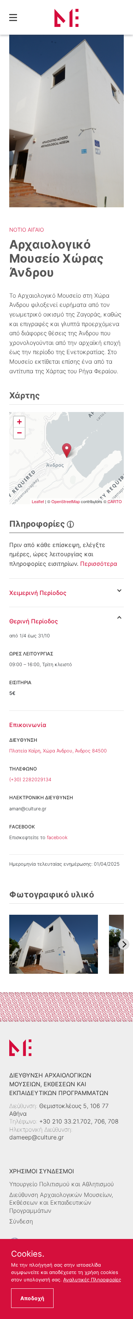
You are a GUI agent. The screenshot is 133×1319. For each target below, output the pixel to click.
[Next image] (123, 944)
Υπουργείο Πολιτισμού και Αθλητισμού (61, 1184)
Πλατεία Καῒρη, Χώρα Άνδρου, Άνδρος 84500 (58, 751)
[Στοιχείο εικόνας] (53, 944)
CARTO (115, 501)
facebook (57, 837)
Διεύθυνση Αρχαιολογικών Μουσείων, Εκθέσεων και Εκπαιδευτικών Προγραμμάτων (61, 1202)
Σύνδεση (21, 1221)
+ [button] (19, 421)
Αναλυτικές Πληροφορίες (92, 1279)
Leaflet (38, 501)
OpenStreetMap (65, 501)
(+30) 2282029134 (30, 779)
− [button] (19, 432)
